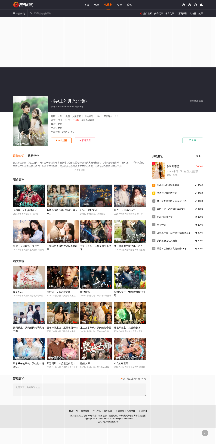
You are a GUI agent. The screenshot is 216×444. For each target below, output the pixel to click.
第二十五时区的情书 (124, 210)
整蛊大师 (85, 363)
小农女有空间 (121, 363)
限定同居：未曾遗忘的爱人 (61, 363)
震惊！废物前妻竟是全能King (171, 248)
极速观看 (85, 140)
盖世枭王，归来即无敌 (59, 291)
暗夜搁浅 (85, 291)
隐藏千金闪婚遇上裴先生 (26, 246)
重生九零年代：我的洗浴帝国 (95, 327)
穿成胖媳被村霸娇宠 (167, 193)
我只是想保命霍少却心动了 (128, 246)
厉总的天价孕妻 (165, 217)
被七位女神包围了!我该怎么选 (171, 201)
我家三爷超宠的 (88, 210)
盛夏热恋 (18, 291)
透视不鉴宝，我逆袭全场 (127, 327)
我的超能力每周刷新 (167, 240)
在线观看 (61, 140)
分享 (192, 140)
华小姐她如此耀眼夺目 (168, 185)
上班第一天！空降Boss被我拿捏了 (174, 232)
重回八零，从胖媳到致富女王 (171, 209)
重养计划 (161, 225)
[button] (20, 155)
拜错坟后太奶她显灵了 (25, 210)
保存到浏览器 (196, 101)
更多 (199, 156)
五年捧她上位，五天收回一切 (62, 327)
